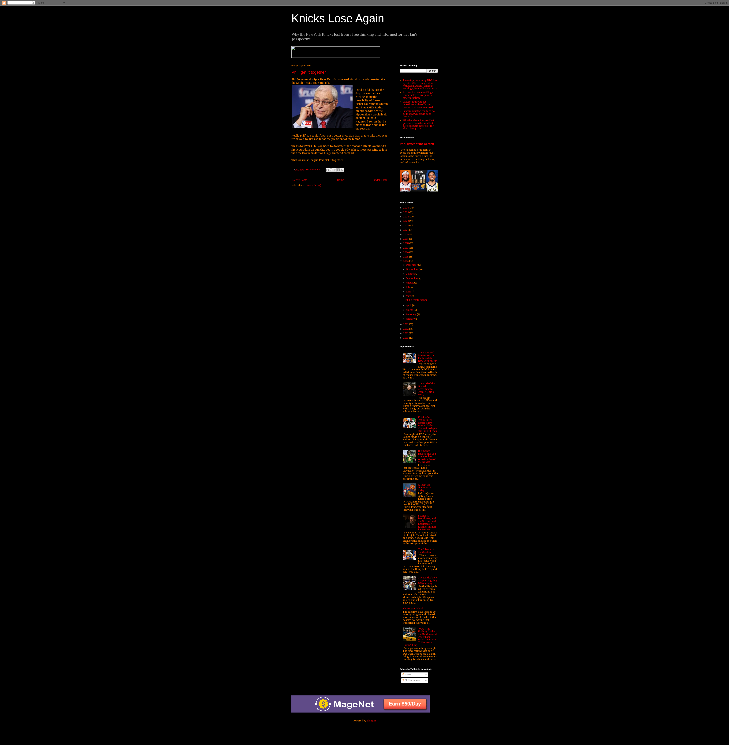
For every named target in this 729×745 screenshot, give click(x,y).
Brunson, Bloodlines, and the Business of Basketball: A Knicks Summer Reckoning (427, 522)
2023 (406, 221)
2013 (406, 324)
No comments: (314, 169)
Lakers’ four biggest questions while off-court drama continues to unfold (418, 104)
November (412, 269)
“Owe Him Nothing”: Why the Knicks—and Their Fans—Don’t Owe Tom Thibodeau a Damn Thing (420, 636)
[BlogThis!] (331, 170)
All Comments (412, 680)
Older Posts (380, 180)
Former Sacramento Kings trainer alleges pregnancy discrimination (418, 95)
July (408, 287)
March (410, 309)
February (411, 314)
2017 (406, 247)
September (412, 278)
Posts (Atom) (313, 185)
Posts (407, 674)
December (412, 264)
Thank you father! (413, 608)
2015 (406, 256)
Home (340, 180)
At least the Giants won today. (424, 487)
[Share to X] (335, 170)
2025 (406, 212)
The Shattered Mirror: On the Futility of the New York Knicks (427, 356)
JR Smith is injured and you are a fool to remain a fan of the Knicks (427, 456)
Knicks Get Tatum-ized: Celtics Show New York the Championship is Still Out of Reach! (427, 424)
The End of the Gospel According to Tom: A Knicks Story (426, 389)
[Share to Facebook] (338, 170)
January (410, 318)
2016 (406, 252)
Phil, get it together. (309, 72)
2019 (406, 238)
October (410, 273)
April (409, 305)
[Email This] (327, 170)
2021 (406, 229)
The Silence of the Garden (417, 144)
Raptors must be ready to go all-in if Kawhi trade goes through (419, 114)
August (410, 282)
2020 (406, 234)
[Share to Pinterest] (342, 170)
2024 (406, 216)
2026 (406, 207)
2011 (406, 333)
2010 (406, 337)
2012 (406, 328)
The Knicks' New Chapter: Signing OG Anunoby (427, 580)
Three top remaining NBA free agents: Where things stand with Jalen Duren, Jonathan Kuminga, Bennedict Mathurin (420, 84)
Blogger (371, 720)
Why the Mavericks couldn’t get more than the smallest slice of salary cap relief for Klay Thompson (418, 124)
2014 (406, 261)
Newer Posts (299, 180)
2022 (406, 225)
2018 (406, 243)
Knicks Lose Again (337, 18)
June (409, 291)
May (408, 296)
